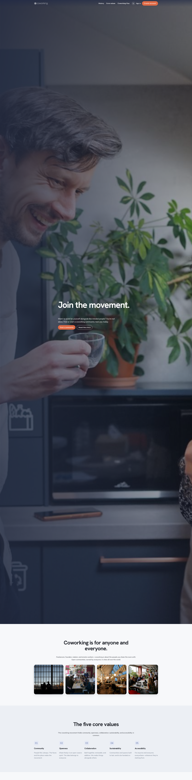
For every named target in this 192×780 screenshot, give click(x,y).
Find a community (67, 327)
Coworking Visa (123, 3)
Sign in (138, 3)
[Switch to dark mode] (133, 3)
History (101, 3)
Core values (110, 3)
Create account (150, 3)
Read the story (85, 327)
